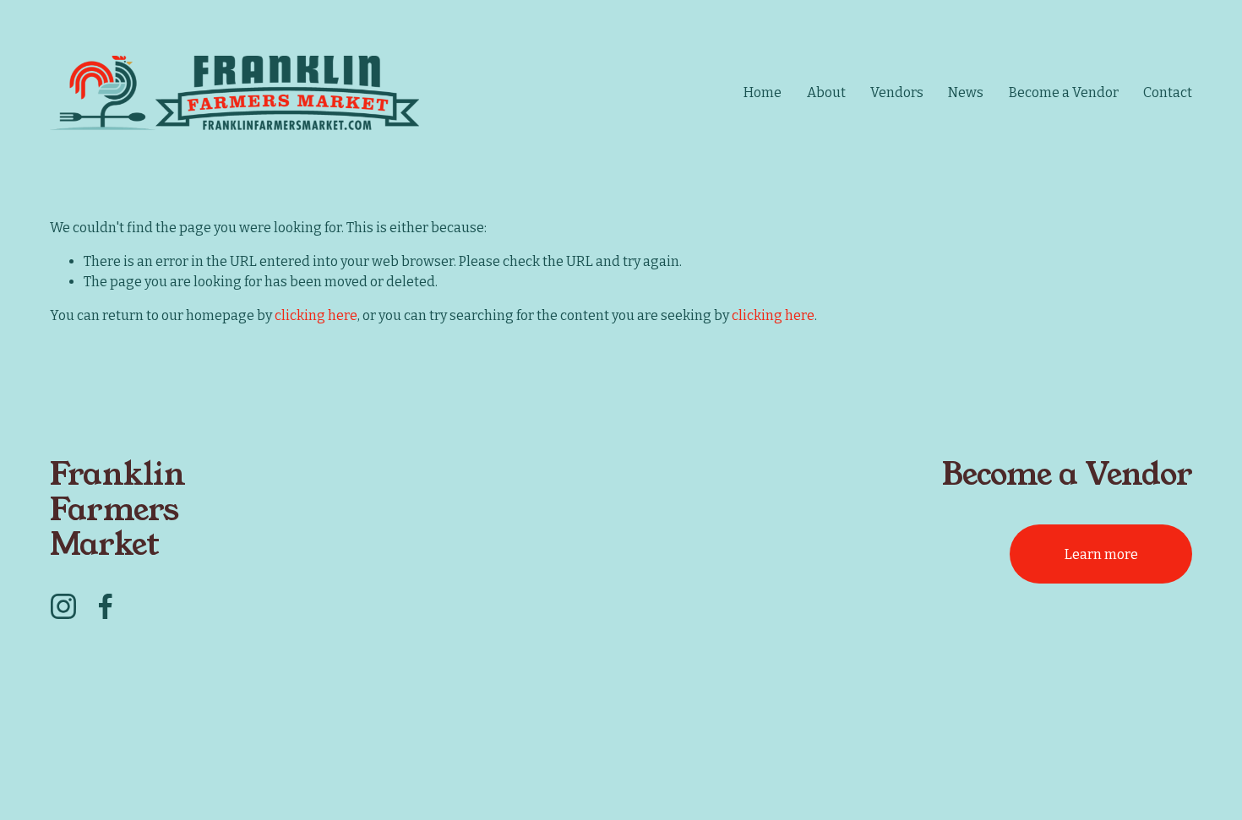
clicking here (316, 315)
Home (763, 92)
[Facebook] (105, 606)
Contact (1167, 92)
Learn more (1101, 554)
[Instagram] (63, 606)
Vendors (896, 92)
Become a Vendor (1064, 92)
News (965, 92)
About (826, 92)
